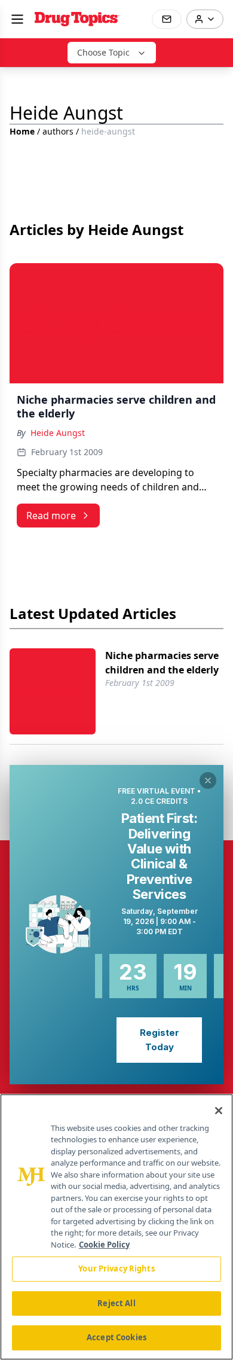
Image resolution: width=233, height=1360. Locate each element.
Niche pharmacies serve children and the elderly (162, 662)
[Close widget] (208, 780)
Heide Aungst (57, 432)
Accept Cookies (116, 1337)
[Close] (219, 1110)
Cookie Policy (104, 1244)
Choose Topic (103, 52)
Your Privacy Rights (116, 1268)
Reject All (116, 1303)
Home (22, 131)
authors (57, 131)
